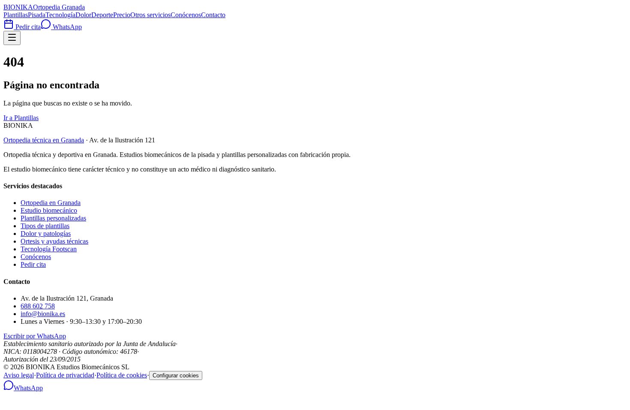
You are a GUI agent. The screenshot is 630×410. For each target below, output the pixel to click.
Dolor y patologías (46, 233)
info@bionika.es (43, 313)
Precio (121, 14)
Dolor (83, 14)
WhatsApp (66, 26)
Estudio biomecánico (49, 210)
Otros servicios (150, 14)
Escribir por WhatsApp (34, 336)
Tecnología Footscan (49, 249)
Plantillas (15, 14)
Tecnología (60, 14)
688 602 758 (38, 306)
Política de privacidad (65, 375)
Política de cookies (121, 375)
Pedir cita (27, 26)
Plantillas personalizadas (53, 218)
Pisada (36, 14)
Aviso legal (18, 375)
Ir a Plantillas (21, 117)
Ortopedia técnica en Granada (43, 140)
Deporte (102, 14)
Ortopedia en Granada (51, 202)
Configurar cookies (176, 375)
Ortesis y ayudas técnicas (54, 241)
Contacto (213, 14)
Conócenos (186, 14)
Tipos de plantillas (45, 225)
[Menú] (12, 38)
